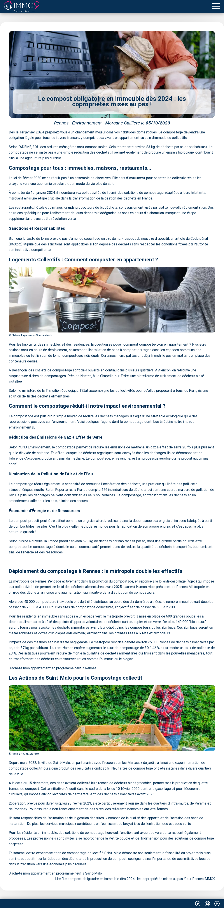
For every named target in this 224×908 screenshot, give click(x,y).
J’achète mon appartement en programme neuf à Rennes (52, 668)
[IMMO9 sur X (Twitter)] (198, 903)
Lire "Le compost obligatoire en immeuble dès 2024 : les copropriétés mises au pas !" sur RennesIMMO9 (135, 879)
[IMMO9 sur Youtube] (207, 903)
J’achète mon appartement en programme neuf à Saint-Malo (55, 873)
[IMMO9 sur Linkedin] (217, 903)
